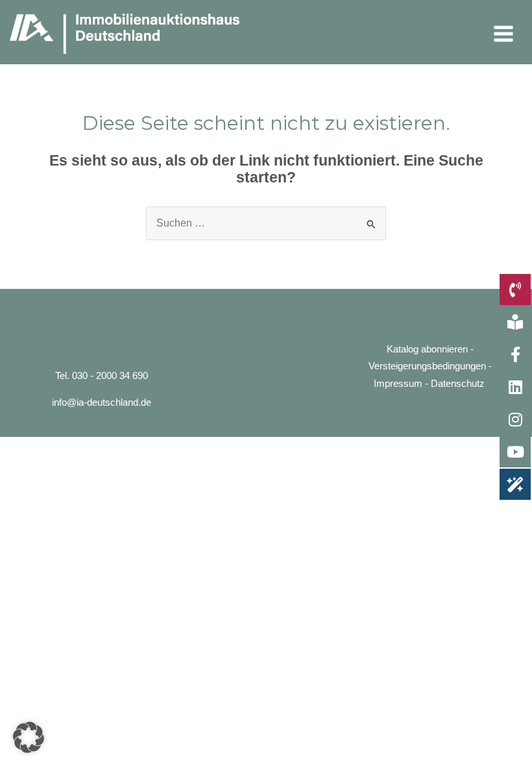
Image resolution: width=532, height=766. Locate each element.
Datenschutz (458, 383)
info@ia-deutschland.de (101, 402)
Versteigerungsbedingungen (427, 366)
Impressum (398, 383)
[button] (28, 737)
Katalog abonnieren (427, 349)
